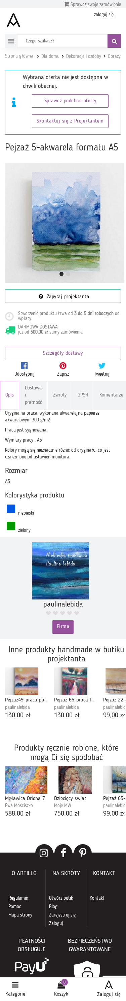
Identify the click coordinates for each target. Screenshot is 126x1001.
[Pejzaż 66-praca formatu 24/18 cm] (75, 681)
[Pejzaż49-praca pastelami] (26, 681)
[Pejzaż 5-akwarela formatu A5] (64, 223)
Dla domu (50, 56)
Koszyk (61, 994)
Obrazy (114, 56)
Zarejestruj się (62, 915)
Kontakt (97, 898)
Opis (9, 395)
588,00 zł (18, 813)
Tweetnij (101, 374)
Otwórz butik (61, 898)
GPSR (83, 395)
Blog (53, 906)
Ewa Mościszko (19, 805)
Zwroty (60, 395)
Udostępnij (24, 374)
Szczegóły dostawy (63, 353)
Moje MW (62, 805)
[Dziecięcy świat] (75, 780)
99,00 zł (114, 715)
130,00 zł (18, 715)
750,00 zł (67, 813)
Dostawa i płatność (33, 395)
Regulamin (18, 898)
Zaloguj (56, 923)
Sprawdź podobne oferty (70, 101)
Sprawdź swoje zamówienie (95, 4)
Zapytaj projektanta (67, 297)
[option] (26, 694)
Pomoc (14, 906)
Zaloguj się (109, 994)
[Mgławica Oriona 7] (26, 780)
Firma (63, 626)
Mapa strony (20, 915)
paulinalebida (17, 707)
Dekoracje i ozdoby (83, 56)
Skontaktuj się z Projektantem (70, 121)
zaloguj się (104, 14)
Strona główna (19, 56)
